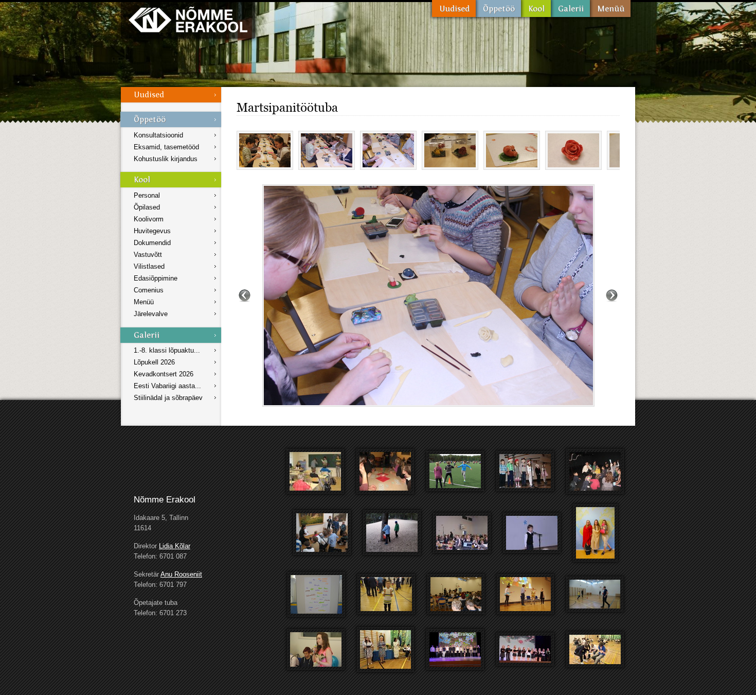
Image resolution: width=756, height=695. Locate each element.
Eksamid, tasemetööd (166, 147)
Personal (147, 195)
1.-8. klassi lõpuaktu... (167, 350)
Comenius (149, 290)
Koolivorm (149, 219)
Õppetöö (498, 8)
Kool (536, 8)
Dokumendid (152, 243)
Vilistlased (149, 266)
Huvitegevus (152, 231)
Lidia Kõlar (174, 546)
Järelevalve (151, 314)
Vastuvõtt (148, 254)
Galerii (570, 8)
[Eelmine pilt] (244, 295)
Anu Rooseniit (181, 574)
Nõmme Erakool (188, 19)
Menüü (610, 8)
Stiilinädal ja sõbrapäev (168, 398)
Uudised (454, 8)
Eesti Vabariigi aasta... (167, 386)
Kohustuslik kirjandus (165, 159)
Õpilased (147, 207)
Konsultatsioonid (158, 135)
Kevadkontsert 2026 (163, 374)
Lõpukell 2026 (154, 362)
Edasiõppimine (155, 278)
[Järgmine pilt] (611, 295)
